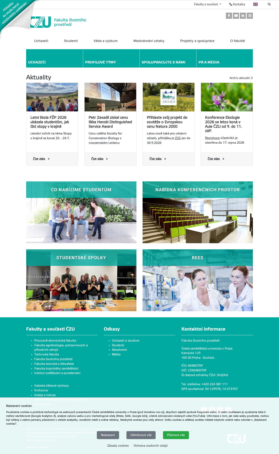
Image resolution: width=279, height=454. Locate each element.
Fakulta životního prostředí (53, 359)
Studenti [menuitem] (71, 41)
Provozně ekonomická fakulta (55, 340)
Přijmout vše (176, 435)
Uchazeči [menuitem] (41, 41)
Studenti (118, 345)
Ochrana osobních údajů (151, 445)
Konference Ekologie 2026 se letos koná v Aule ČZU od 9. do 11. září (223, 124)
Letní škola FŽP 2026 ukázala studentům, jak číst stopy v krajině (49, 122)
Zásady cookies (118, 445)
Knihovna (41, 390)
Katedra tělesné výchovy (51, 385)
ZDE (178, 138)
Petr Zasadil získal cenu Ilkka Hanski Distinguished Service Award (110, 122)
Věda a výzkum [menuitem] (106, 41)
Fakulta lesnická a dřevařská (54, 363)
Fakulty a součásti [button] (206, 4)
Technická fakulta (46, 354)
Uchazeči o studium (126, 340)
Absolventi (119, 349)
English (255, 4)
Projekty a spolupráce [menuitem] (197, 41)
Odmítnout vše (141, 435)
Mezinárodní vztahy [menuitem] (148, 41)
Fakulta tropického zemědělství (56, 368)
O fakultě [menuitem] (237, 41)
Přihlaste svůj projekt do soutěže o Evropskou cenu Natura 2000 (167, 122)
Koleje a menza (45, 395)
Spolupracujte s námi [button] (163, 62)
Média (116, 354)
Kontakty (238, 4)
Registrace (212, 138)
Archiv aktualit (240, 78)
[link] (20, 20)
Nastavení (108, 435)
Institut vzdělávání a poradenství (57, 373)
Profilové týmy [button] (100, 62)
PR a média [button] (209, 62)
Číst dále (39, 159)
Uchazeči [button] (37, 62)
